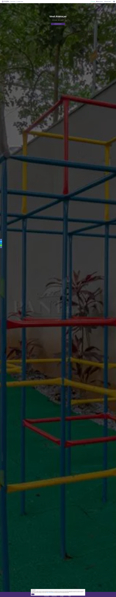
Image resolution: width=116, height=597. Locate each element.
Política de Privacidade (49, 592)
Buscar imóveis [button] (12, 1)
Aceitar (33, 594)
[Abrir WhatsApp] (113, 594)
